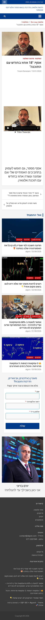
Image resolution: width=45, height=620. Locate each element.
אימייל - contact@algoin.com (31, 536)
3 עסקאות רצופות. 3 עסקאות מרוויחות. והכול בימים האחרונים (25, 364)
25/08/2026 (36, 252)
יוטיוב (41, 516)
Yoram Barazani (23, 71)
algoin (28, 252)
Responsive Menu (4, 2)
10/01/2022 (36, 71)
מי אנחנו (39, 552)
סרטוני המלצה (28, 59)
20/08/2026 (36, 369)
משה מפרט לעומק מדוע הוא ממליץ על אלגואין (21, 204)
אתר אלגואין (38, 510)
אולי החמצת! (34, 215)
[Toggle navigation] (40, 16)
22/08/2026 (36, 290)
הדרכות (26, 239)
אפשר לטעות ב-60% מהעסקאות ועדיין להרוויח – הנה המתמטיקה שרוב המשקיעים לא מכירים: (22, 325)
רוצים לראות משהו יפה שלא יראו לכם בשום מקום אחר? (22, 285)
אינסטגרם (39, 520)
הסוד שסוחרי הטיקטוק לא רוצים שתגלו (27, 598)
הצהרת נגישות (37, 555)
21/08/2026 (36, 331)
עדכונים (19, 239)
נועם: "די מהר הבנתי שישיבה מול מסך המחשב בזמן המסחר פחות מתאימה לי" (23, 194)
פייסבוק (40, 513)
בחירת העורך (36, 239)
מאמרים (26, 316)
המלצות (38, 59)
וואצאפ (40, 532)
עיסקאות (30, 278)
